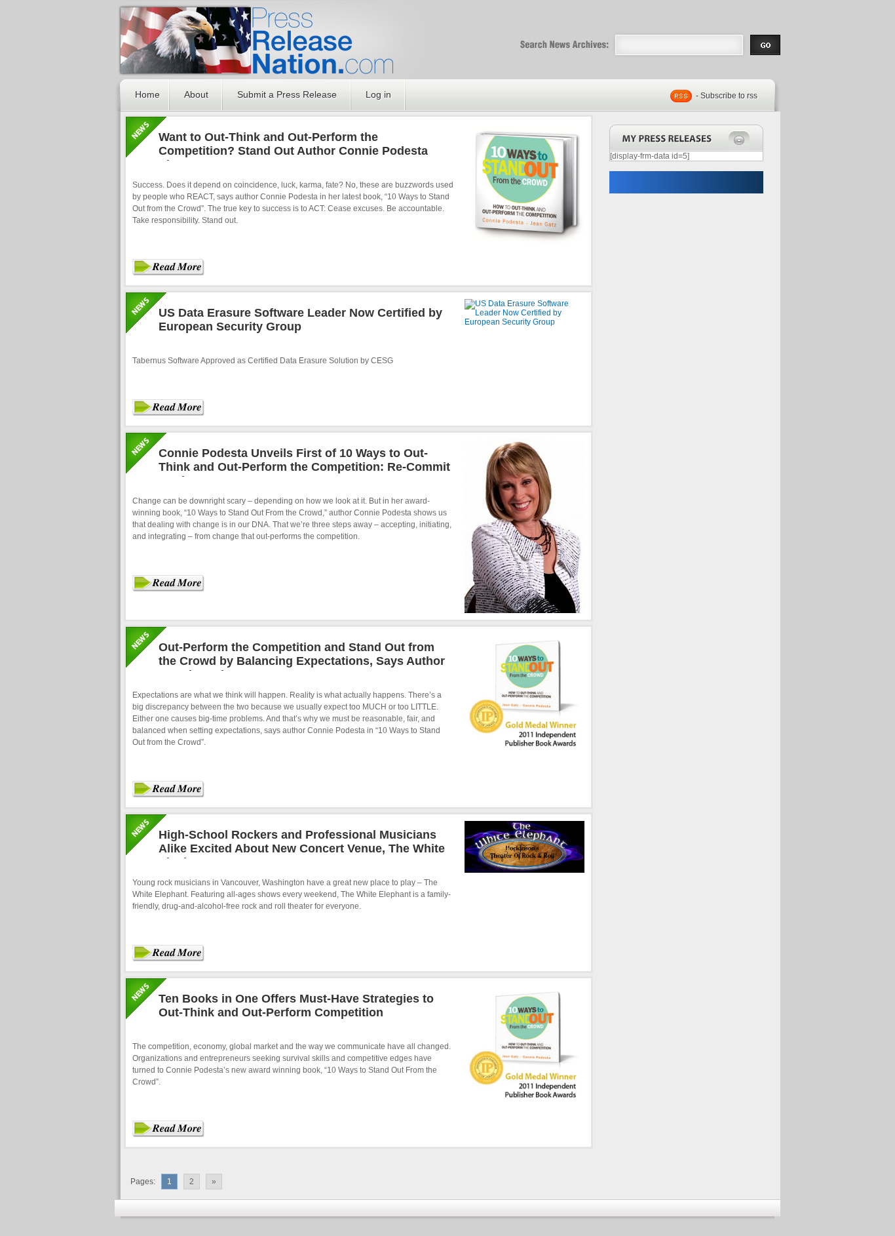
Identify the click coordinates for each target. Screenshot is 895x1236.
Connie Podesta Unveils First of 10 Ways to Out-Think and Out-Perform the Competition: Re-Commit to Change (304, 467)
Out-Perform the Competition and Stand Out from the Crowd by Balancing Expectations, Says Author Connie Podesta (302, 661)
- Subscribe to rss (726, 95)
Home (147, 94)
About (196, 94)
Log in (378, 94)
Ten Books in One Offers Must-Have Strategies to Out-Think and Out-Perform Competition (296, 1005)
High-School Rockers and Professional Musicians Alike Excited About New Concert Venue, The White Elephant (302, 848)
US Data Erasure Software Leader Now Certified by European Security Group (300, 319)
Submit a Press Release (287, 94)
